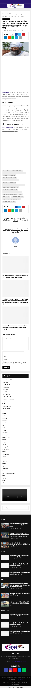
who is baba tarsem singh (9, 201)
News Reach (20, 679)
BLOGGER (5, 382)
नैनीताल (4, 442)
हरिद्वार (3, 480)
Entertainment (6, 392)
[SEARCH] (27, 508)
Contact (18, 682)
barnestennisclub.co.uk (8, 380)
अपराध (3, 411)
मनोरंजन (4, 456)
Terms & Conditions (14, 684)
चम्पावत (4, 430)
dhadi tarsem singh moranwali (10, 189)
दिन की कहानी (5, 435)
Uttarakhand (5, 92)
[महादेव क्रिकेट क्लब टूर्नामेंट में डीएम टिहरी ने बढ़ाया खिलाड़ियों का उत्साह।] (5, 595)
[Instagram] (10, 670)
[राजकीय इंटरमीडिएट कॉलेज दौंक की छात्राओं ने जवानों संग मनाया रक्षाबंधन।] (5, 565)
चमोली (3, 428)
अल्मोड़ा (4, 413)
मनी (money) (5, 454)
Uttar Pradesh (6, 408)
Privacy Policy (6, 682)
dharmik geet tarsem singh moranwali (12, 192)
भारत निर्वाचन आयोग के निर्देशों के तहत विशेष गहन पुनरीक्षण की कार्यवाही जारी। (19, 615)
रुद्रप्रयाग (4, 466)
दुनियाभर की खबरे (6, 437)
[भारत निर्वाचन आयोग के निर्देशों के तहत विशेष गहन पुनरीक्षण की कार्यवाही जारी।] (5, 557)
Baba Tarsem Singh (7, 127)
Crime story (5, 387)
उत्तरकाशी (4, 420)
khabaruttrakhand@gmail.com (19, 661)
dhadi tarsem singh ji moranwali (10, 187)
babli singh (21, 184)
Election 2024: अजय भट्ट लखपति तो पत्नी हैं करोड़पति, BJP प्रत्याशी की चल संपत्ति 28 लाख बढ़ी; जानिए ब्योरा (15, 220)
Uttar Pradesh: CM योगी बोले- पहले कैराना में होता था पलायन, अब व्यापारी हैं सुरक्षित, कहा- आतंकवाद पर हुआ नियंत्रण (15, 230)
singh (20, 194)
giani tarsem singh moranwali (10, 194)
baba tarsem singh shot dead (10, 184)
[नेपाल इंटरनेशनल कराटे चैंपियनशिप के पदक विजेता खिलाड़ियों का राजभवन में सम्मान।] (5, 574)
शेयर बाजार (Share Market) (8, 473)
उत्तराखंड (4, 19)
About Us (13, 682)
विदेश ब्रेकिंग (5, 468)
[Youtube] (15, 670)
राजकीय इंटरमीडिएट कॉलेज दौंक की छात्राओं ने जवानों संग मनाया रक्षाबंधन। (19, 623)
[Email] (19, 670)
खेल (3, 425)
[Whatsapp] (24, 670)
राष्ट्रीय (4, 463)
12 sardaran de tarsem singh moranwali (12, 170)
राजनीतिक (8, 19)
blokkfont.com (6, 384)
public (4, 401)
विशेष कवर (4, 471)
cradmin (6, 30)
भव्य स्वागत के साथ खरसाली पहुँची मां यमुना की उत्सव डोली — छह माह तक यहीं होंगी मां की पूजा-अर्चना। (19, 525)
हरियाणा (4, 483)
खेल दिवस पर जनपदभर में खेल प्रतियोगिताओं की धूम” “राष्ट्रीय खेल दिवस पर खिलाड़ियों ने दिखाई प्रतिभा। (19, 603)
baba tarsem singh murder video (10, 180)
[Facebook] (6, 670)
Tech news (5, 404)
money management (8, 399)
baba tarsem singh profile (9, 182)
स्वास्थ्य (4, 478)
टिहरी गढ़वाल (5, 432)
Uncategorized (6, 406)
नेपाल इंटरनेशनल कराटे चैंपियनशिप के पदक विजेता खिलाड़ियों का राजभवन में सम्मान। (20, 632)
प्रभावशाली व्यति (5, 449)
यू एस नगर (4, 459)
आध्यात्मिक (4, 418)
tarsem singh (6, 196)
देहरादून (4, 439)
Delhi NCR (5, 389)
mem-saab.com (6, 396)
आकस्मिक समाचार (6, 416)
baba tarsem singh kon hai (9, 175)
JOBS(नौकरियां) (6, 394)
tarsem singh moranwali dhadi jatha (11, 199)
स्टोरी (3, 475)
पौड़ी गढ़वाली (5, 447)
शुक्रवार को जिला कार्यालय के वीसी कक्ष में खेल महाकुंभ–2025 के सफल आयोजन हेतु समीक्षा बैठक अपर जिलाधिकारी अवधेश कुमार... (20, 585)
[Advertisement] (15, 74)
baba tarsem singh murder (9, 177)
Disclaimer (24, 682)
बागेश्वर (3, 451)
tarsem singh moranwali (17, 196)
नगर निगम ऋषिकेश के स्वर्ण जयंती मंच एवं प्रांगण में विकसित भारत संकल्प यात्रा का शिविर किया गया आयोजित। (15, 276)
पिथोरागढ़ (4, 444)
